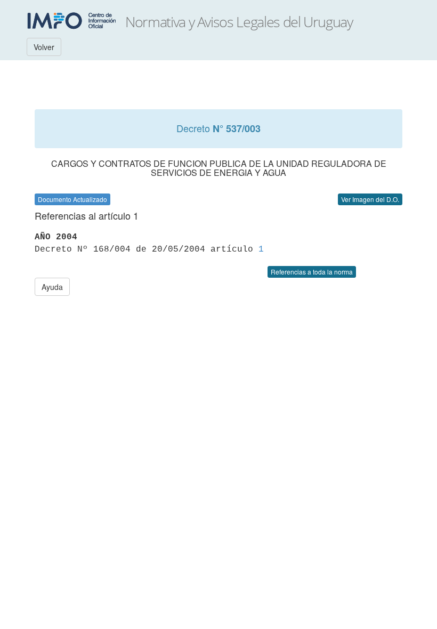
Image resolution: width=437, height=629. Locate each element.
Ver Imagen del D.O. (370, 199)
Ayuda (52, 286)
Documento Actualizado (72, 199)
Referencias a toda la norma (312, 271)
